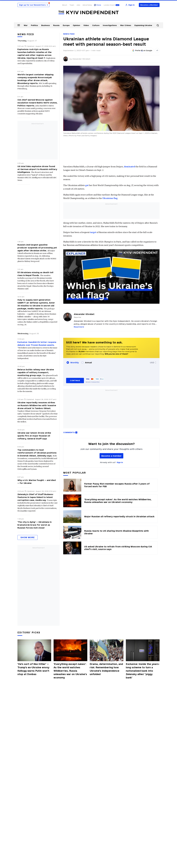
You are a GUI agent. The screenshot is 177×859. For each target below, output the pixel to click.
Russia (56, 25)
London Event (109, 5)
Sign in (120, 462)
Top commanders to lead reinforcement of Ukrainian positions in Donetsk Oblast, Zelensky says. (36, 453)
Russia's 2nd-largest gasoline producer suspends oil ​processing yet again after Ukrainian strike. (37, 248)
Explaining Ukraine (143, 25)
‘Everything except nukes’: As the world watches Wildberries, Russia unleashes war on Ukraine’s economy (70, 671)
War (26, 25)
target (93, 232)
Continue (75, 380)
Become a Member (149, 5)
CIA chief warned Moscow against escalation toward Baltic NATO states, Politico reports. (37, 103)
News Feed (69, 34)
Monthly (74, 362)
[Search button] (158, 25)
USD (152, 362)
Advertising (87, 5)
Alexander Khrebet (81, 59)
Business (45, 25)
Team (71, 5)
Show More (27, 537)
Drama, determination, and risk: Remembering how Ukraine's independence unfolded (106, 669)
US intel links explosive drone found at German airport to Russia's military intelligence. (37, 169)
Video (86, 25)
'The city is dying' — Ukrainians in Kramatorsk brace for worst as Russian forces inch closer (34, 525)
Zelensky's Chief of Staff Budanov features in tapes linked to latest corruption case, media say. (35, 497)
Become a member (111, 456)
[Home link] (88, 12)
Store (98, 5)
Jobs (78, 5)
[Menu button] (18, 25)
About (64, 5)
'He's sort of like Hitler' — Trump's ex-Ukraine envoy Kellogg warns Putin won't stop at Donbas (33, 669)
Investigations (110, 25)
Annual (88, 362)
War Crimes (125, 25)
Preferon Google (143, 50)
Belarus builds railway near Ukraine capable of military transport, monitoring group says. (35, 372)
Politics (34, 25)
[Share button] (157, 50)
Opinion (76, 25)
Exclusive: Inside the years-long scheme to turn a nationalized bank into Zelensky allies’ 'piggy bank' (143, 671)
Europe (66, 25)
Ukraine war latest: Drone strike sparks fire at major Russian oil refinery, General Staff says (34, 436)
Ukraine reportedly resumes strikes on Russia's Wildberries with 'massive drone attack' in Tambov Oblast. (36, 405)
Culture (95, 25)
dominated (129, 166)
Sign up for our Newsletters (33, 5)
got (86, 185)
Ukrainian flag (110, 198)
